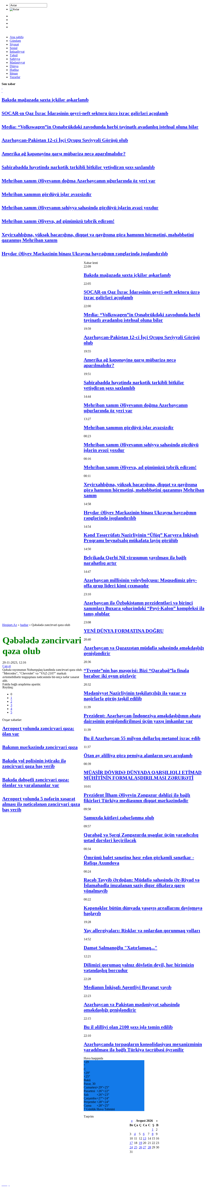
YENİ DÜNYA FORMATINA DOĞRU (124, 630)
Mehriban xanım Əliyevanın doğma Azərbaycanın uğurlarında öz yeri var (78, 180)
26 (140, 1147)
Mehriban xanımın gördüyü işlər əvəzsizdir (47, 194)
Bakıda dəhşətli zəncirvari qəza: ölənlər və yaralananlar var (35, 782)
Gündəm (15, 40)
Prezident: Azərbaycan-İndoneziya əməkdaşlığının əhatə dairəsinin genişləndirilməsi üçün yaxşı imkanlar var (142, 718)
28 (149, 1147)
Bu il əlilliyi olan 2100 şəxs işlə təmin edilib (128, 1027)
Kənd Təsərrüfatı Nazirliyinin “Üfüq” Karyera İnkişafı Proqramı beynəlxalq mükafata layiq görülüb (141, 537)
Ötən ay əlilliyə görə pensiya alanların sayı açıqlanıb (138, 755)
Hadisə (14, 69)
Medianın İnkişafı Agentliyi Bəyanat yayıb (127, 987)
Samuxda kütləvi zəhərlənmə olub (119, 817)
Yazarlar (15, 77)
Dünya (14, 66)
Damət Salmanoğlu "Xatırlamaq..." (120, 947)
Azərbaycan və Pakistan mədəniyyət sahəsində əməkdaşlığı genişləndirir (132, 1007)
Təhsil (14, 55)
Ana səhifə (16, 37)
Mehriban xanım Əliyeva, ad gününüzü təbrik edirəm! (58, 221)
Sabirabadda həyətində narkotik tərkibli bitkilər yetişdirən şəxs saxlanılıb (78, 167)
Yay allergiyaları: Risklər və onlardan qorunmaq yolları (142, 930)
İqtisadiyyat (17, 51)
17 (131, 1143)
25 (135, 1147)
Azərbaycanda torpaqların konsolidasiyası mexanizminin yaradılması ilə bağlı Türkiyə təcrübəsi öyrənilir (143, 1047)
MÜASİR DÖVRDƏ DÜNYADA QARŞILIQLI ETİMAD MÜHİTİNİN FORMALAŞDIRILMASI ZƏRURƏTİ (143, 775)
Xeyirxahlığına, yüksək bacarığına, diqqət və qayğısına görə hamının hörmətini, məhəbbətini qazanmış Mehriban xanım (144, 490)
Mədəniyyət (17, 62)
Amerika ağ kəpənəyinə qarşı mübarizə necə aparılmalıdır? (64, 153)
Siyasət (14, 44)
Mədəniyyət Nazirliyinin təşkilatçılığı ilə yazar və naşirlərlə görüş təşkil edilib (135, 695)
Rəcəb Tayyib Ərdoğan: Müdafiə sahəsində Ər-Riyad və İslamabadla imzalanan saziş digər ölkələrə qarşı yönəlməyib (142, 885)
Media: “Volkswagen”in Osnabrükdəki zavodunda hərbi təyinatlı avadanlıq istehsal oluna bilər (100, 126)
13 (144, 1138)
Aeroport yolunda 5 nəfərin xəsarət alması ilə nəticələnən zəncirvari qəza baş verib (41, 804)
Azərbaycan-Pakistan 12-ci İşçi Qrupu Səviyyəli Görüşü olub (65, 140)
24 (131, 1147)
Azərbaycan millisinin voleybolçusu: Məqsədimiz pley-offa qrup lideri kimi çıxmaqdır (140, 583)
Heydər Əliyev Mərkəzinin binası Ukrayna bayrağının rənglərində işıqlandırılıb (85, 253)
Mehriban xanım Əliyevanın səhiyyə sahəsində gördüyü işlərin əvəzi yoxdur (80, 207)
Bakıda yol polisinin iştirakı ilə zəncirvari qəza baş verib (34, 763)
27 (144, 1147)
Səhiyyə (15, 59)
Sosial (13, 48)
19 (140, 1143)
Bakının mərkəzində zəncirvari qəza (40, 747)
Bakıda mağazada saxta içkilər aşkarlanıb (45, 99)
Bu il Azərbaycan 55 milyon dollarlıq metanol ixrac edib (142, 738)
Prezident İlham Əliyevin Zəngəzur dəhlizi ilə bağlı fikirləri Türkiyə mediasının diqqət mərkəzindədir (137, 797)
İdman (14, 73)
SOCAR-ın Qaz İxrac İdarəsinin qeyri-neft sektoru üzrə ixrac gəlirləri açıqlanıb (85, 113)
